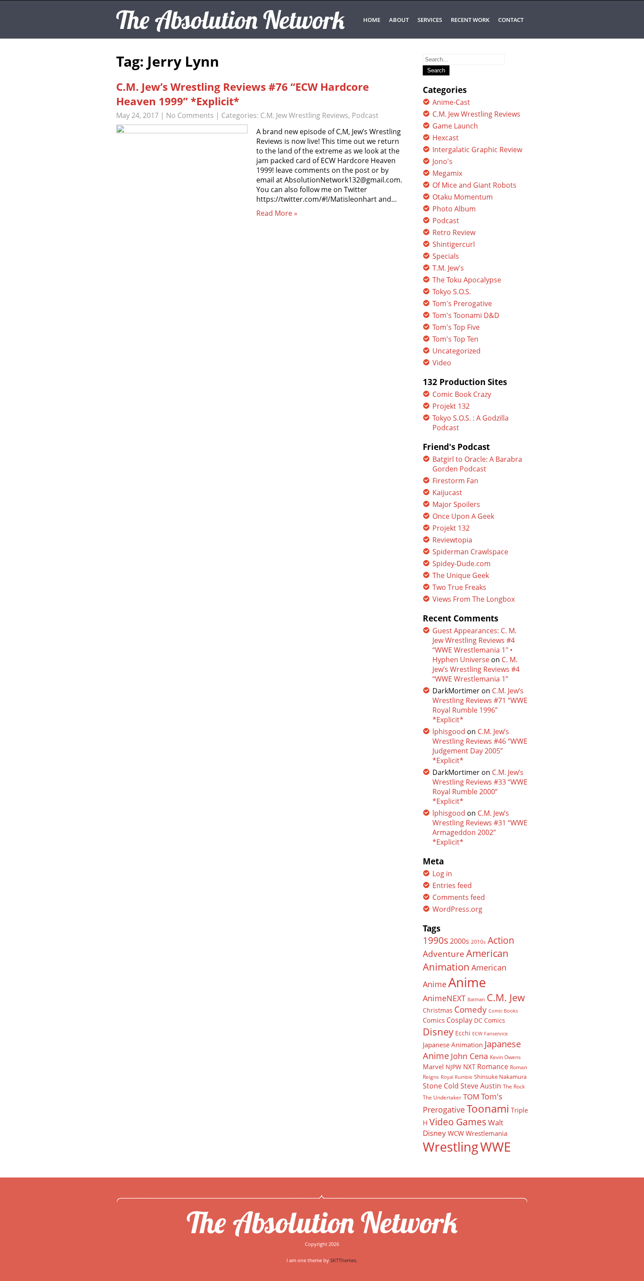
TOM (471, 1097)
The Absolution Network (322, 1222)
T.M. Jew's (448, 268)
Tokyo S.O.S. (451, 291)
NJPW (453, 1067)
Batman (476, 999)
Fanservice (496, 1034)
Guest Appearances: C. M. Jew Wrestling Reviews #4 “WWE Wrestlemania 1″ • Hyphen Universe (474, 645)
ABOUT (399, 20)
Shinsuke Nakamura (500, 1077)
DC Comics (489, 1020)
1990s (435, 940)
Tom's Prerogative (462, 303)
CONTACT (511, 20)
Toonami (488, 1109)
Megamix (447, 173)
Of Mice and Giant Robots (474, 185)
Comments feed (458, 897)
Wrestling (450, 1147)
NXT (469, 1066)
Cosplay (459, 1020)
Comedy (470, 1009)
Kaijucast (447, 492)
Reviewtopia (452, 540)
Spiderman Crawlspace (470, 552)
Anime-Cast (451, 102)
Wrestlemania (486, 1133)
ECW (477, 1033)
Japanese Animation (453, 1044)
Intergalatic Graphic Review (477, 149)
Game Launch (455, 126)
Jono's (442, 161)
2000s (459, 941)
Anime (467, 982)
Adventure (443, 953)
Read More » (276, 213)
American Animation (466, 960)
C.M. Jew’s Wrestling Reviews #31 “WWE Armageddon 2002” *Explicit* (479, 827)
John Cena (469, 1056)
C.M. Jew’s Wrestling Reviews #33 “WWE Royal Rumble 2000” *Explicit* (479, 786)
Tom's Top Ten (455, 339)
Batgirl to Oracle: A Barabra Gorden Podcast (477, 464)
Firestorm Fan (455, 480)
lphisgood (448, 731)
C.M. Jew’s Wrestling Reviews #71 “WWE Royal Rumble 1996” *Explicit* (479, 705)
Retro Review (453, 232)
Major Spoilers (456, 504)
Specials (445, 256)
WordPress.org (457, 909)
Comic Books (503, 1010)
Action (501, 940)
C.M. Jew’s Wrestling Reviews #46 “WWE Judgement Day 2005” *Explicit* (479, 746)
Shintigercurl (453, 244)
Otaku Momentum (462, 197)
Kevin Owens (505, 1057)
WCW (456, 1133)
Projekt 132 (451, 406)
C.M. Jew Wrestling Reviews (304, 115)
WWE (495, 1146)
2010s (478, 942)
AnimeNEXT (444, 998)
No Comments (190, 115)
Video (441, 363)
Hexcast (445, 138)
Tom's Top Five (456, 327)
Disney (438, 1031)
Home (371, 20)
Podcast (365, 115)
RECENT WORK (470, 20)
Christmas (438, 1010)
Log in (442, 873)
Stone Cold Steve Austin (462, 1086)
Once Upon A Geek (463, 516)
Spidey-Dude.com (461, 563)
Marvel (433, 1066)
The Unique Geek (460, 575)
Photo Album (454, 209)
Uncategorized (456, 351)
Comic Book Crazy (461, 394)
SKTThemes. (343, 1260)
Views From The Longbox (473, 599)
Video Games (457, 1122)
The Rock (514, 1086)
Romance (492, 1066)
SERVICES (430, 20)
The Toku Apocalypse (466, 280)
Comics (434, 1020)
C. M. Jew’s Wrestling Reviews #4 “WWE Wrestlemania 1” (476, 669)
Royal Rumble (456, 1077)
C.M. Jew (506, 997)
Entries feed (452, 885)
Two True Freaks (459, 587)
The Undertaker (442, 1097)
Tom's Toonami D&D (465, 315)
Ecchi (463, 1033)
